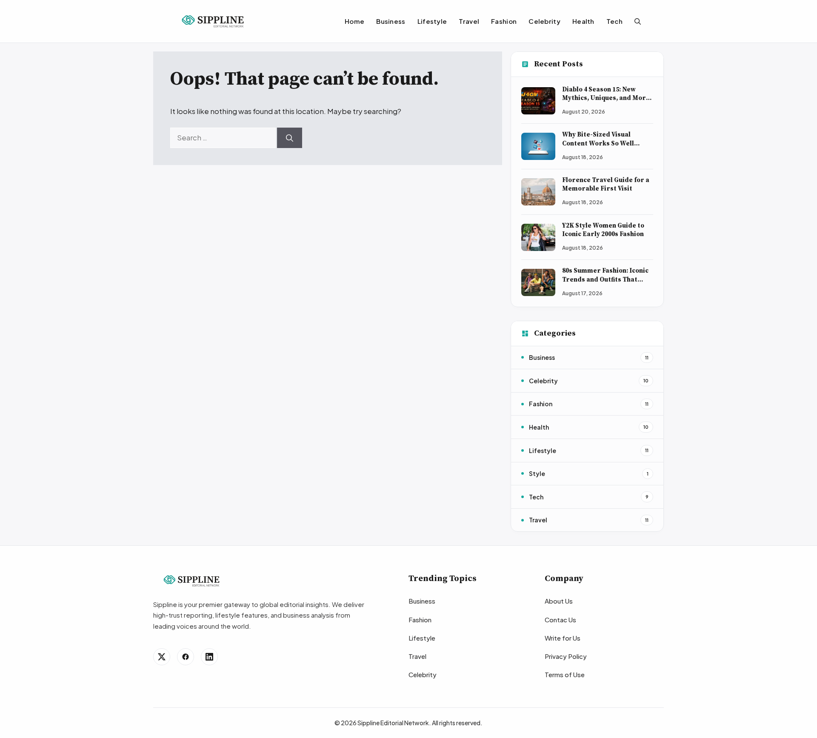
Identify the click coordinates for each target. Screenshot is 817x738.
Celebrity (544, 21)
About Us (559, 601)
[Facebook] (185, 656)
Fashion (504, 21)
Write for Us (562, 638)
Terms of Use (565, 674)
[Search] (289, 138)
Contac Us (560, 619)
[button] (637, 21)
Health (583, 21)
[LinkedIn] (209, 656)
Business (390, 21)
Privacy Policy (566, 656)
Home (354, 21)
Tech (614, 21)
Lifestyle (432, 21)
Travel (469, 21)
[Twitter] (161, 656)
